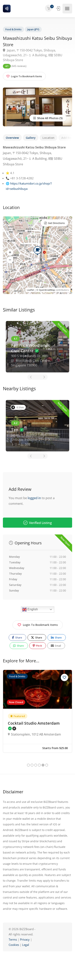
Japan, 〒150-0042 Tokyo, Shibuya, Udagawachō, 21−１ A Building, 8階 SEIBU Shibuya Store (32, 55)
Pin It (39, 645)
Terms (13, 939)
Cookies (14, 945)
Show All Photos (47, 118)
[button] (10, 252)
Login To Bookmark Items (40, 625)
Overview (12, 138)
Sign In (58, 8)
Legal (25, 945)
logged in (34, 498)
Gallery (31, 138)
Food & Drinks (13, 29)
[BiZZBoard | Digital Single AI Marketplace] (7, 8)
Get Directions (56, 223)
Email (57, 645)
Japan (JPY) (33, 29)
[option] (37, 346)
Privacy (25, 939)
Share (18, 637)
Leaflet (30, 289)
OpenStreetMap (47, 289)
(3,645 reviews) (17, 66)
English (32, 609)
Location (48, 138)
